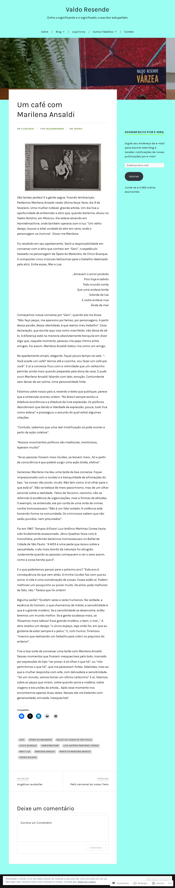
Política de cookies (87, 882)
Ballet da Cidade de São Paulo (74, 740)
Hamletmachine (50, 746)
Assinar (134, 176)
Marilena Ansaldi (45, 752)
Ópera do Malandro (40, 740)
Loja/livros (78, 31)
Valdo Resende (87, 9)
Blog (59, 31)
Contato (129, 31)
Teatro (78, 128)
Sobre (44, 31)
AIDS (21, 740)
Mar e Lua (24, 752)
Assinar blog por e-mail (144, 132)
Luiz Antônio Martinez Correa (81, 746)
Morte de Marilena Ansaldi (75, 752)
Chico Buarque (28, 746)
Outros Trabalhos (103, 31)
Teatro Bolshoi (28, 757)
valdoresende (55, 128)
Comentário (95, 847)
